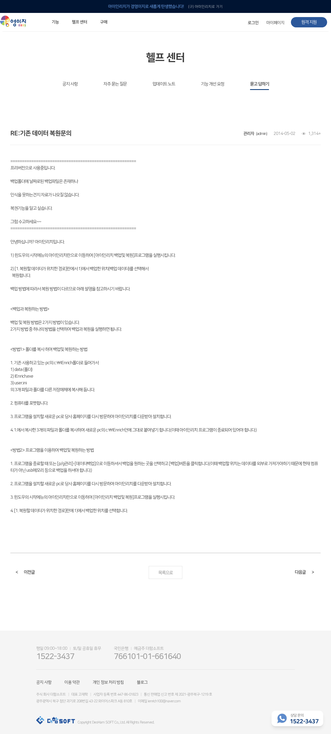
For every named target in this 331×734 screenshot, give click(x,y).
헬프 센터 (79, 22)
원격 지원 (309, 22)
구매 (103, 22)
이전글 (25, 572)
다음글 (304, 572)
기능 (55, 22)
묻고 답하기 (259, 84)
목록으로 (165, 572)
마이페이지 (275, 22)
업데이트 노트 (164, 84)
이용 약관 (72, 682)
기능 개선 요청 (212, 84)
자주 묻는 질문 (115, 84)
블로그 (142, 682)
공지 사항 (70, 84)
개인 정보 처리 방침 (108, 682)
